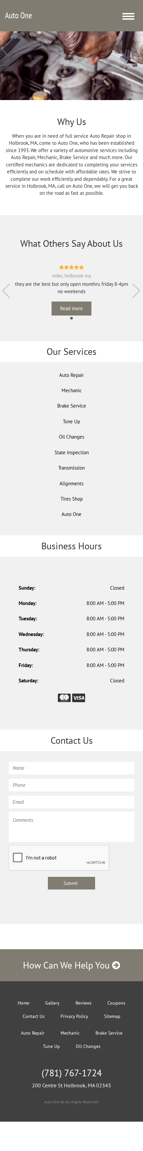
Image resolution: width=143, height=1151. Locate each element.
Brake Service (71, 406)
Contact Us (34, 1016)
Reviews (83, 1003)
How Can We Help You (67, 965)
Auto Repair (71, 375)
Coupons (116, 1003)
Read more (71, 308)
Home (23, 1003)
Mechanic (72, 390)
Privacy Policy (74, 1016)
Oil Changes (71, 437)
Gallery (52, 1003)
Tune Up (71, 421)
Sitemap (112, 1016)
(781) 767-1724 (72, 1073)
